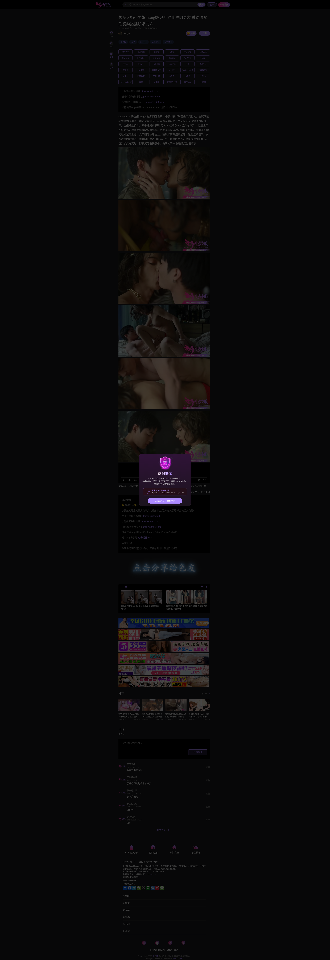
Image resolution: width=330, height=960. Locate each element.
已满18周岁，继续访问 (165, 501)
